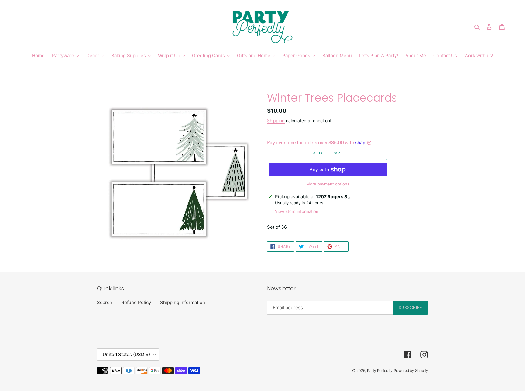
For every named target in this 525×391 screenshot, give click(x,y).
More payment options (327, 184)
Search (104, 302)
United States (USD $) (126, 354)
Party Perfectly (380, 370)
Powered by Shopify (411, 370)
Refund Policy (136, 302)
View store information (296, 211)
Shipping (276, 120)
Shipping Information (182, 302)
